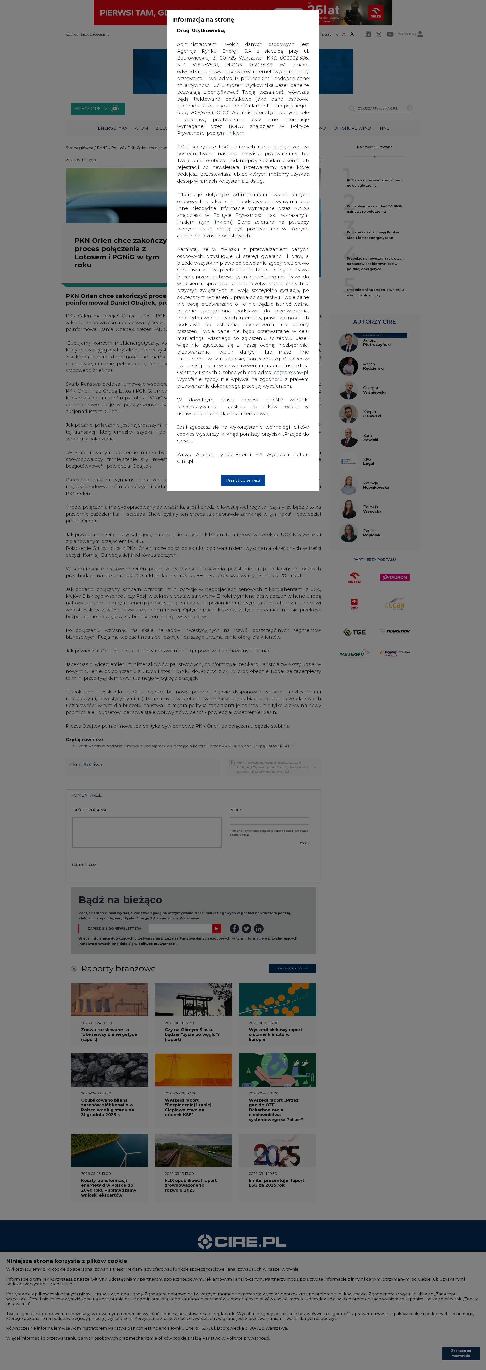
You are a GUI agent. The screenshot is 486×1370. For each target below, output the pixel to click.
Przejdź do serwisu (243, 480)
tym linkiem (215, 222)
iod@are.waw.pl (290, 372)
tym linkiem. (231, 133)
